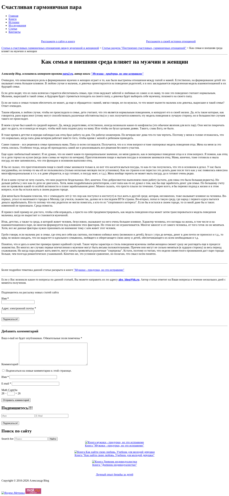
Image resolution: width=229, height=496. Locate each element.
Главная (13, 15)
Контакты (15, 31)
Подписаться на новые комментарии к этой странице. (39, 370)
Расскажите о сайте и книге (58, 41)
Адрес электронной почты (18, 308)
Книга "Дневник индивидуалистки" (114, 464)
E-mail (6, 383)
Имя (5, 298)
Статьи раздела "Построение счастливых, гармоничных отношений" (144, 47)
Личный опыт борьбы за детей (114, 474)
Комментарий (9, 364)
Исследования (17, 25)
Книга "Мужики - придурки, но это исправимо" (114, 445)
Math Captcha (9, 389)
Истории (14, 22)
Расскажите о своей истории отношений (171, 41)
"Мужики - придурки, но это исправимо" (117, 73)
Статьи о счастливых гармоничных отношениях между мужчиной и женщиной (50, 47)
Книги (13, 19)
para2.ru (68, 73)
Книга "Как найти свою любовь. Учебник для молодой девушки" (115, 455)
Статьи (13, 28)
